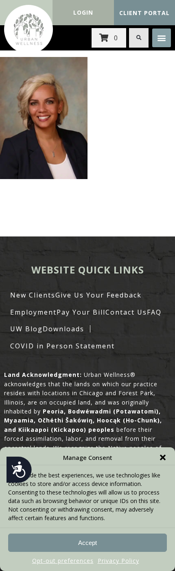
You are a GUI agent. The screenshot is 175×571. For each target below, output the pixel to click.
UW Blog (26, 328)
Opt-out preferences (63, 560)
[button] (163, 457)
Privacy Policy (118, 560)
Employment (33, 312)
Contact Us (126, 312)
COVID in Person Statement (62, 345)
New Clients (32, 295)
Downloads (63, 328)
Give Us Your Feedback (98, 295)
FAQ (154, 312)
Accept (87, 542)
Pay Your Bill (81, 312)
